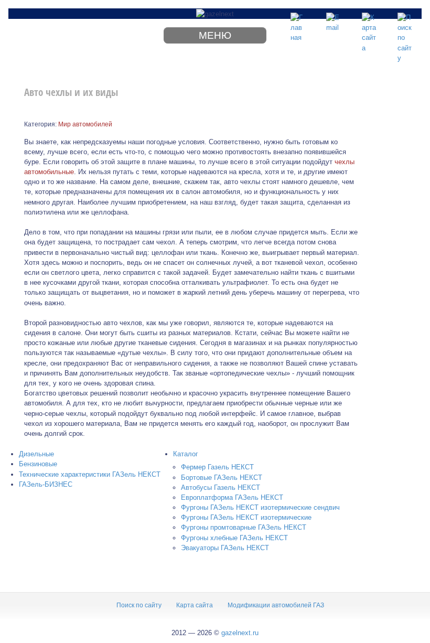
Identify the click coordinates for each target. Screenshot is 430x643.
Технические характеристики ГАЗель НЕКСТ (89, 474)
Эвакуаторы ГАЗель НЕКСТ (225, 548)
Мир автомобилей (85, 124)
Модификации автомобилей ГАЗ (276, 605)
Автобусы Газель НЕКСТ (220, 487)
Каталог (185, 454)
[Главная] (298, 20)
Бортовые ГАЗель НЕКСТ (221, 477)
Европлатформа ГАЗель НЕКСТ (232, 497)
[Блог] (333, 20)
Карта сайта (194, 605)
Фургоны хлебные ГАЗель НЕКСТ (234, 538)
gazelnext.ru (240, 633)
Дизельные (36, 454)
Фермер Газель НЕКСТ (217, 467)
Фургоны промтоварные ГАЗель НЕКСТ (243, 527)
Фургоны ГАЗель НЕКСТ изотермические (246, 517)
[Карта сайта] (369, 20)
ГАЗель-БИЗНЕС (45, 484)
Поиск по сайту (139, 605)
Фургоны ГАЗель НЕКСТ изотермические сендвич (260, 507)
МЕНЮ (215, 35)
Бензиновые (38, 464)
